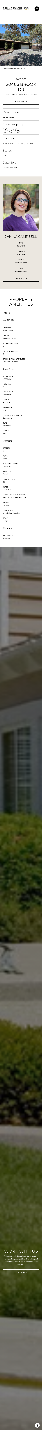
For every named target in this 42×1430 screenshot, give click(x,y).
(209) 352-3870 (21, 263)
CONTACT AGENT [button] (21, 279)
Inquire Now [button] (21, 102)
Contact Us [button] (21, 1272)
